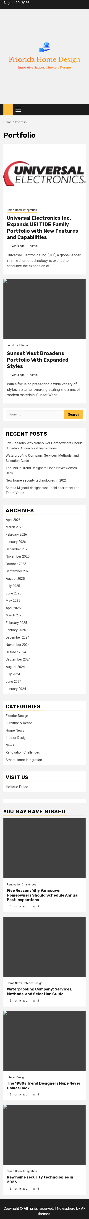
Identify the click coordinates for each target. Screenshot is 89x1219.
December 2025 (17, 549)
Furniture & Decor (18, 345)
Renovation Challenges (23, 752)
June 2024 (13, 682)
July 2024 (13, 674)
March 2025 (14, 615)
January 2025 (16, 630)
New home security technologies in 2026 (36, 480)
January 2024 (16, 689)
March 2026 (14, 527)
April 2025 (13, 608)
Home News (15, 730)
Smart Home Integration (22, 210)
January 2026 (16, 542)
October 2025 (16, 564)
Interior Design (16, 738)
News (10, 745)
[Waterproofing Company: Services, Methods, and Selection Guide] (44, 947)
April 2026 (13, 520)
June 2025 (13, 593)
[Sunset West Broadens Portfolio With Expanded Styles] (44, 309)
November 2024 (17, 645)
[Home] (8, 109)
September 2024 (18, 659)
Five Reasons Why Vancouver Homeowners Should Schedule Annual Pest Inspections (43, 895)
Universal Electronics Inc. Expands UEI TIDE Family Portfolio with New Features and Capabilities (42, 228)
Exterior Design (17, 716)
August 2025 (15, 579)
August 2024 (15, 667)
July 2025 (13, 586)
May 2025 (13, 601)
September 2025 (18, 571)
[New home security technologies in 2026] (44, 1135)
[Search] (82, 109)
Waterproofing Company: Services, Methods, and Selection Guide (39, 991)
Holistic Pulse (17, 787)
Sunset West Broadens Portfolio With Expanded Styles (37, 359)
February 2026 (16, 534)
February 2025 (16, 623)
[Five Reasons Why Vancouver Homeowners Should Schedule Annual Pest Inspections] (44, 848)
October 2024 (16, 652)
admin (34, 246)
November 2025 (17, 556)
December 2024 (17, 637)
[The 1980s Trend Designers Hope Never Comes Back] (44, 1041)
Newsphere (66, 1208)
